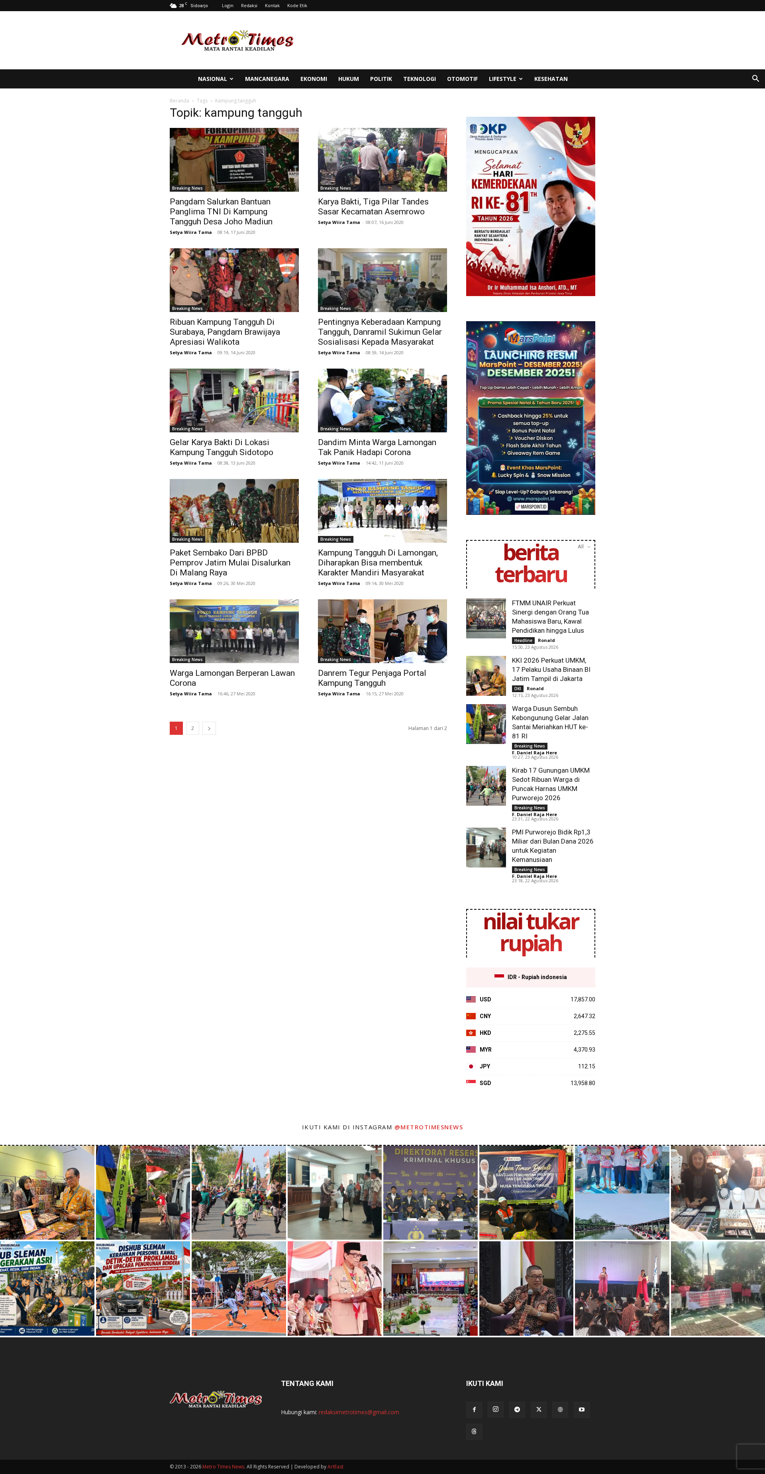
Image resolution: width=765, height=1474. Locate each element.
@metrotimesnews (428, 1127)
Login (227, 5)
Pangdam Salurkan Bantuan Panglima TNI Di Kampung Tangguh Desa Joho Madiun (221, 211)
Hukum (348, 78)
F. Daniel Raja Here (534, 753)
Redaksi (249, 5)
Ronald (546, 640)
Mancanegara (267, 78)
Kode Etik (297, 5)
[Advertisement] (450, 40)
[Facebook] (474, 1410)
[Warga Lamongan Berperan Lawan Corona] (234, 631)
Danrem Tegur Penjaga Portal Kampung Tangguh (372, 678)
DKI (517, 688)
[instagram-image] (47, 1193)
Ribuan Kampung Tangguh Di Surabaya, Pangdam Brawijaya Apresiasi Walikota (225, 332)
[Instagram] (496, 1409)
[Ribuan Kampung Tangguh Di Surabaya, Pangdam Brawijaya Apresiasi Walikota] (234, 280)
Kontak (272, 5)
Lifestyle (502, 78)
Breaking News (187, 188)
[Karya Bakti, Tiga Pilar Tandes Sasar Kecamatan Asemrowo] (382, 160)
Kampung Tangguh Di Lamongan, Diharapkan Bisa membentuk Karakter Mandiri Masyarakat (378, 562)
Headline (523, 640)
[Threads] (474, 1432)
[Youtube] (582, 1410)
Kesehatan (551, 78)
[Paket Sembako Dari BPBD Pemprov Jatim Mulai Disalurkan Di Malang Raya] (234, 511)
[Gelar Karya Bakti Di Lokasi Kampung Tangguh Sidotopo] (234, 400)
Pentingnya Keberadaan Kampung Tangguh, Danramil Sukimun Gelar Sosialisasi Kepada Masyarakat (380, 332)
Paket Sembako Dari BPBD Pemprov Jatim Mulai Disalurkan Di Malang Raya (230, 562)
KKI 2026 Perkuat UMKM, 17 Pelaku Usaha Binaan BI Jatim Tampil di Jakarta (551, 669)
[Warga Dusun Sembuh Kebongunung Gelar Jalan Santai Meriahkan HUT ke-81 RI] (486, 724)
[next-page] (209, 728)
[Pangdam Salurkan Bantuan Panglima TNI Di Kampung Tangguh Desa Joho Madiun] (234, 160)
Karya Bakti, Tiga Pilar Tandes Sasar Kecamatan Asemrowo (373, 206)
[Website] (560, 1410)
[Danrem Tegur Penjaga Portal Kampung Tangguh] (382, 631)
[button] (755, 79)
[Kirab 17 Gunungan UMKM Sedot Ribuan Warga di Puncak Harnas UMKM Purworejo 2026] (486, 786)
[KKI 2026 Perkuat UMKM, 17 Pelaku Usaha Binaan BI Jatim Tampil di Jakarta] (486, 676)
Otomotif (462, 78)
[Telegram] (517, 1410)
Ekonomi (313, 78)
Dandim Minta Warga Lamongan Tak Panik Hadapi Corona (377, 447)
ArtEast (335, 1466)
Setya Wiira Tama (191, 232)
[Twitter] (539, 1410)
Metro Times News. (223, 1466)
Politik (381, 78)
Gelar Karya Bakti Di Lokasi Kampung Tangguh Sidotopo (221, 447)
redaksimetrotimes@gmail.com (359, 1412)
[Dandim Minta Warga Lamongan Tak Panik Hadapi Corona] (382, 400)
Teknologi (419, 78)
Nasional (212, 78)
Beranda (179, 100)
